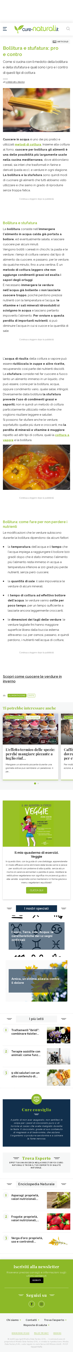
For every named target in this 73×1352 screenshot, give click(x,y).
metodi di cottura (28, 144)
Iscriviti (36, 1280)
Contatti (31, 1320)
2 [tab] (38, 783)
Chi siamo (12, 1320)
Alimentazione (17, 696)
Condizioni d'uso (20, 1333)
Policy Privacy (41, 1333)
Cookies (57, 1333)
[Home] (36, 29)
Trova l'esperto (54, 1320)
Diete (31, 696)
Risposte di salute (35, 1325)
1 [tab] (35, 783)
